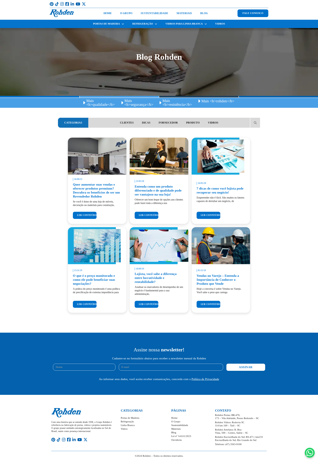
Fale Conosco (252, 13)
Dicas (146, 122)
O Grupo (126, 13)
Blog (204, 13)
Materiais (184, 13)
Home (108, 13)
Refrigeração (142, 23)
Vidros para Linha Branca (184, 23)
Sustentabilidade (154, 13)
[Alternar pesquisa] (255, 122)
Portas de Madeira (106, 23)
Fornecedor (168, 122)
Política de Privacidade (205, 379)
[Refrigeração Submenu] (156, 24)
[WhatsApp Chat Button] (310, 453)
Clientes (127, 122)
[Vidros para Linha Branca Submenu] (205, 24)
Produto (193, 122)
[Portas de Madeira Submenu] (123, 24)
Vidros (220, 23)
